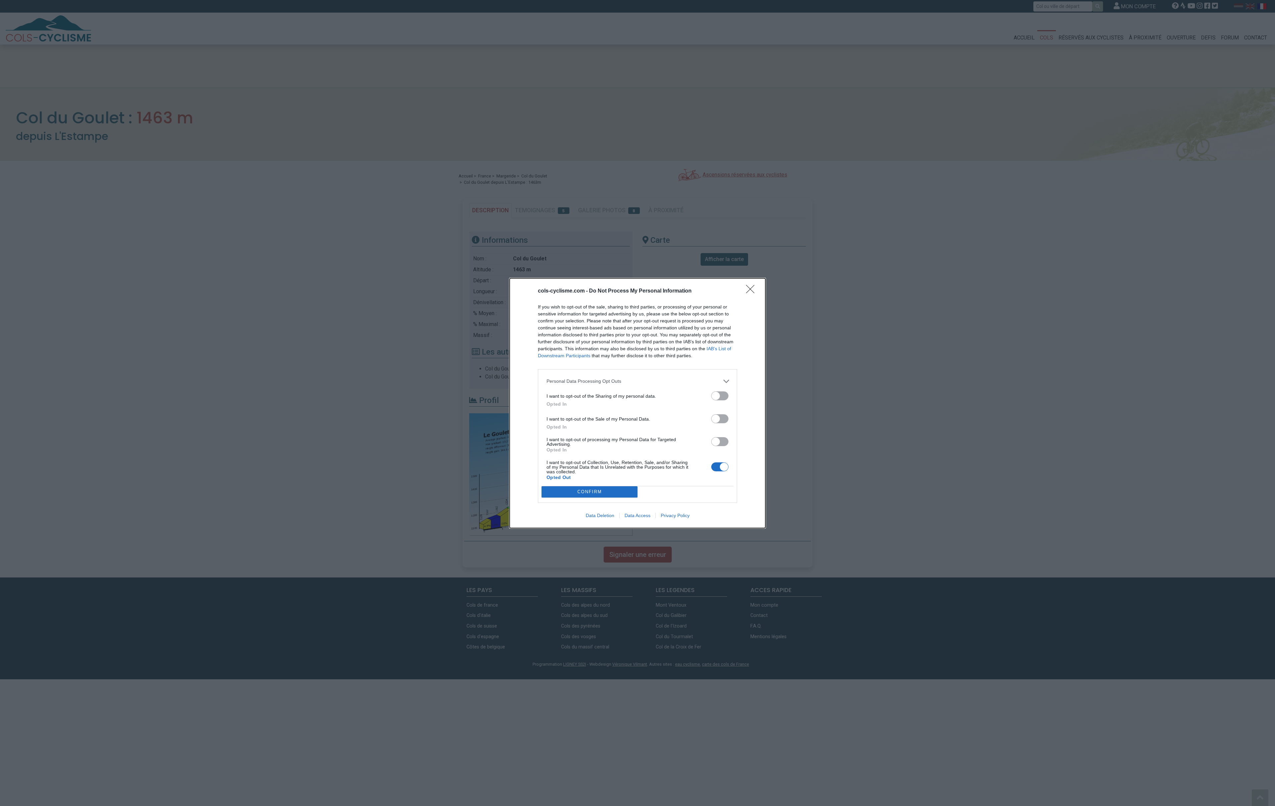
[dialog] (637, 403)
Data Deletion (600, 515)
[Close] (752, 291)
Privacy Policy (675, 515)
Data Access (637, 515)
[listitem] (637, 381)
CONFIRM (589, 491)
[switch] (719, 395)
